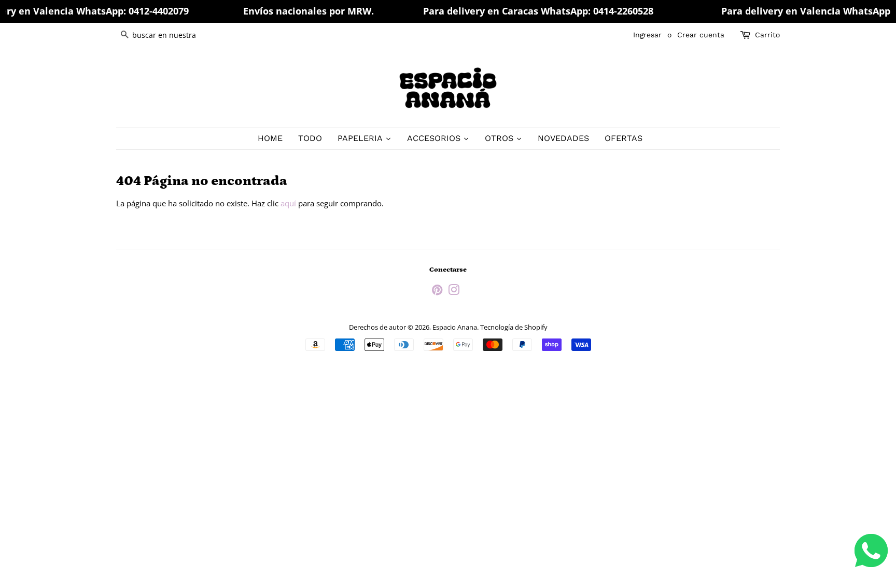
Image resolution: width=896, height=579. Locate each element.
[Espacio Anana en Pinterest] (437, 291)
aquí (288, 203)
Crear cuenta (700, 35)
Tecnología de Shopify (514, 327)
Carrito (767, 35)
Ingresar (647, 35)
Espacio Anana (454, 327)
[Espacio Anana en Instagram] (453, 291)
